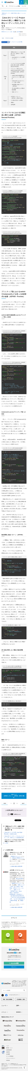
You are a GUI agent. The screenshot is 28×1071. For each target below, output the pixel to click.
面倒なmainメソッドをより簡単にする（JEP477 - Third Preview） (18, 53)
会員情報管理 (9, 1049)
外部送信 (8, 1060)
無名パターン (15, 92)
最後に (12, 102)
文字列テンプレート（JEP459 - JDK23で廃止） (17, 97)
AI (6, 6)
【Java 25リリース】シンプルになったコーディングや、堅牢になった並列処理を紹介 (14, 836)
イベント (3, 1012)
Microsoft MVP (19, 878)
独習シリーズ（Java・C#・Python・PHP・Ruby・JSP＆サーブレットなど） (17, 887)
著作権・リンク (9, 1047)
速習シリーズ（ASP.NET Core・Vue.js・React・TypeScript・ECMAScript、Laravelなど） (16, 892)
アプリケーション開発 (14, 6)
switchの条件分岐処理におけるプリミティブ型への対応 (18, 77)
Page (5, 55)
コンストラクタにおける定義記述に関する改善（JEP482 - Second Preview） (18, 65)
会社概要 (8, 1054)
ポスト (18, 820)
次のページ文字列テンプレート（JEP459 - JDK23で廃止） (14, 795)
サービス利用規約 (9, 1056)
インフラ (24, 6)
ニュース (3, 1005)
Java (3, 38)
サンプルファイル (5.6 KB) (16, 42)
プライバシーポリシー (10, 1058)
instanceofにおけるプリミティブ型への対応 (18, 81)
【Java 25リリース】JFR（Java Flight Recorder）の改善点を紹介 (13, 833)
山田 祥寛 (18, 31)
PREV (5, 803)
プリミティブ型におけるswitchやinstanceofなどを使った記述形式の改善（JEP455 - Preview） (18, 71)
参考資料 (13, 104)
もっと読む (5, 843)
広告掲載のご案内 (21, 999)
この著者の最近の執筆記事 (16, 866)
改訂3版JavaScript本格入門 (17, 896)
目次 (14, 47)
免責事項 (8, 1052)
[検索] (2, 6)
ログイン (15, 967)
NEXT (23, 803)
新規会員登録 (14, 963)
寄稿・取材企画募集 (7, 999)
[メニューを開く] (2, 2)
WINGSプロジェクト (16, 856)
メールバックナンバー (15, 959)
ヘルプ (7, 1045)
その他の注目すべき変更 (17, 100)
